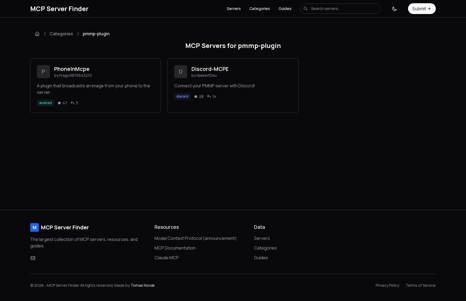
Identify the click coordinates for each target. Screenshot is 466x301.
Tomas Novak (143, 285)
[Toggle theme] (394, 8)
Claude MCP (167, 258)
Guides (285, 8)
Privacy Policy (387, 285)
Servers (234, 8)
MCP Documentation (175, 248)
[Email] (33, 258)
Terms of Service (421, 285)
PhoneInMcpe (72, 68)
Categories (259, 8)
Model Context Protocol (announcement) (196, 238)
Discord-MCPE (210, 68)
